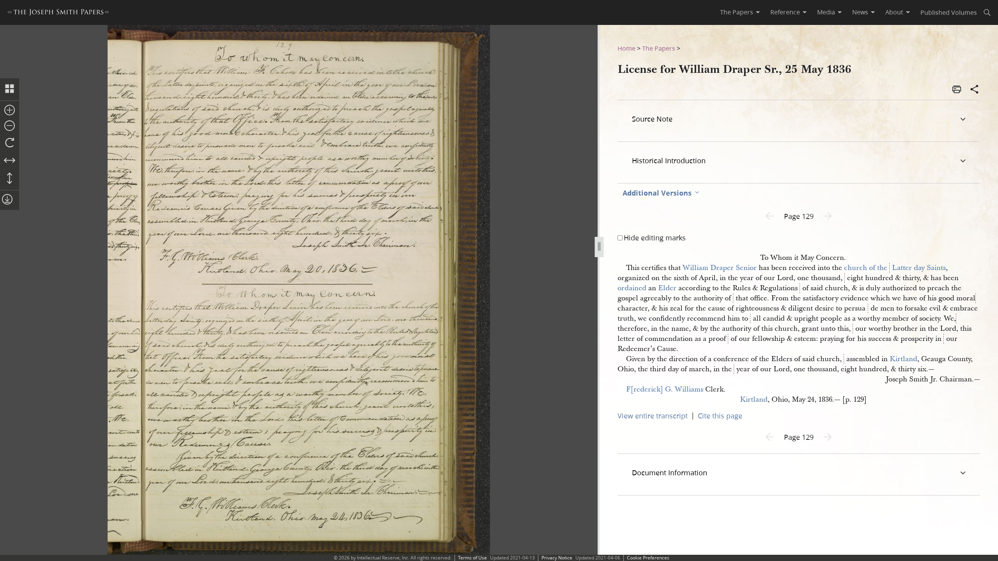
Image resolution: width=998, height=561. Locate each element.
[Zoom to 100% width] (9, 160)
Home (626, 48)
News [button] (860, 12)
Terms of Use (472, 557)
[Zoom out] (9, 126)
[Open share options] (974, 90)
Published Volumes (948, 12)
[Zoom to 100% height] (9, 178)
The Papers (658, 48)
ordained (632, 288)
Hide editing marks (655, 238)
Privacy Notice (556, 557)
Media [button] (826, 12)
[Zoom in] (9, 110)
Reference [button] (785, 12)
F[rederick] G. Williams (664, 389)
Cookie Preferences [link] (648, 557)
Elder (667, 288)
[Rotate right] (9, 143)
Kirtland (903, 359)
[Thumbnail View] (9, 89)
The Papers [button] (736, 12)
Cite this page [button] (720, 416)
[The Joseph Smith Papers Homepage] (58, 13)
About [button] (894, 12)
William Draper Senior (720, 268)
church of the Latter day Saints (895, 268)
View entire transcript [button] (653, 416)
